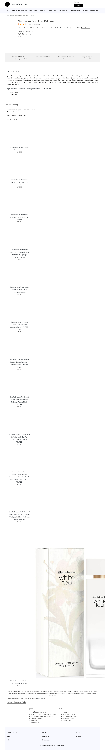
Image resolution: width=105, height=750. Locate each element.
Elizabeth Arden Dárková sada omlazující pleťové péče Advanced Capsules (19, 289)
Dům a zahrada (63, 11)
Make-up (42, 11)
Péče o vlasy (52, 11)
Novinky (9, 736)
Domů (8, 11)
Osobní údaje (46, 740)
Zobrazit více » (85, 28)
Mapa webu (45, 736)
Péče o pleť (33, 11)
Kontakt (78, 736)
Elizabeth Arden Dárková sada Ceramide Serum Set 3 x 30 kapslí (19, 182)
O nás (78, 732)
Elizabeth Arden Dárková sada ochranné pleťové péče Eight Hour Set (19, 217)
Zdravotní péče (75, 11)
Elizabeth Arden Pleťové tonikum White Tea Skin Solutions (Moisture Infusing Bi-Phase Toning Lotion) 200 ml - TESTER (19, 477)
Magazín (44, 732)
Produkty (12, 15)
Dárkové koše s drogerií (90, 11)
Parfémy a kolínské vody (19, 11)
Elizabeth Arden (64, 28)
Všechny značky (12, 732)
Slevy (9, 740)
